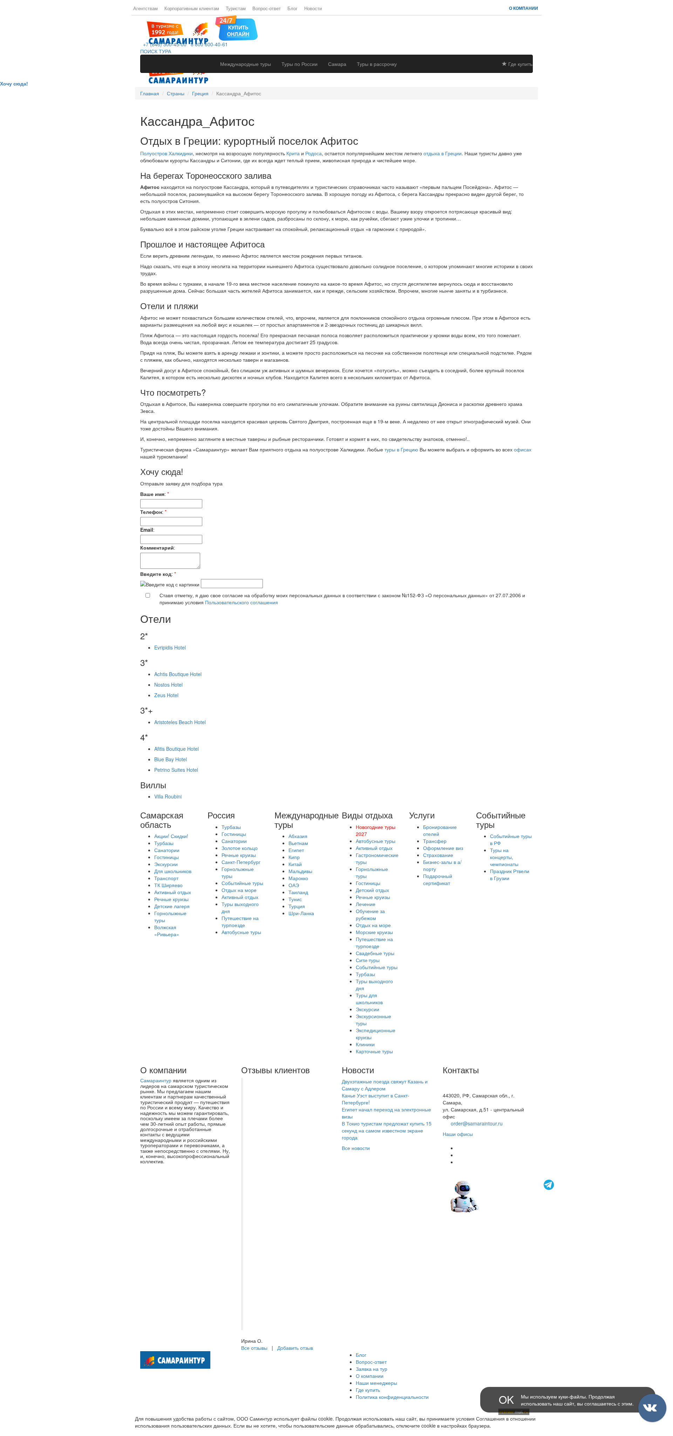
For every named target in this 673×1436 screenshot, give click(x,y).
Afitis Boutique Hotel (176, 748)
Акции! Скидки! (171, 835)
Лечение (365, 903)
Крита (293, 153)
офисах (522, 449)
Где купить (519, 63)
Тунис (295, 899)
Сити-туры (368, 960)
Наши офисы (458, 1133)
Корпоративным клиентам (191, 8)
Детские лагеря (172, 906)
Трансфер (435, 840)
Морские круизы (374, 931)
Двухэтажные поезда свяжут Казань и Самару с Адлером (385, 1085)
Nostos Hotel (168, 684)
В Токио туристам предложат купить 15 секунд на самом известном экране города (386, 1130)
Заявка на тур (371, 1368)
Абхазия (297, 835)
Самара (337, 63)
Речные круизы (171, 899)
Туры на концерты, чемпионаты (504, 856)
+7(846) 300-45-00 (464, 1081)
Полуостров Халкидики (166, 153)
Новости (313, 8)
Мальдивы (300, 870)
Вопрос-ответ (266, 8)
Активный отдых (172, 892)
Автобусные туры (241, 931)
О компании (523, 8)
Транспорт (166, 878)
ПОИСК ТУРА (155, 51)
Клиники (365, 1044)
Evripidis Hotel (170, 647)
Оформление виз (443, 847)
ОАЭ (293, 885)
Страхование (438, 854)
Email (146, 529)
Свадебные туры (375, 953)
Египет (296, 849)
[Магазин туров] (236, 27)
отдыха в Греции (442, 153)
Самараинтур (155, 1080)
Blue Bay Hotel (170, 759)
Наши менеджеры (376, 1382)
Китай (295, 863)
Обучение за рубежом (370, 914)
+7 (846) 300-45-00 (163, 44)
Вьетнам (298, 842)
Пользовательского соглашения (241, 602)
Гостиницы (166, 856)
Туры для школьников (369, 999)
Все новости (356, 1147)
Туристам (236, 8)
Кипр (294, 856)
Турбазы (164, 842)
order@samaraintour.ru (477, 1123)
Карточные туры (374, 1051)
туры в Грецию (402, 449)
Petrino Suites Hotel (176, 769)
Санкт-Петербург (241, 861)
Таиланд (298, 892)
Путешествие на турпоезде (240, 921)
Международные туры (245, 63)
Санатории (166, 849)
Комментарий (157, 547)
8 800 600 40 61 (461, 1088)
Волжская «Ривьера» (166, 931)
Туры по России (299, 63)
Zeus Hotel (166, 695)
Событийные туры (242, 882)
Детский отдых (372, 889)
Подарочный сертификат (437, 879)
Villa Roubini (168, 796)
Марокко (298, 878)
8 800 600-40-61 (208, 44)
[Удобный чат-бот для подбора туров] (503, 1195)
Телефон (151, 511)
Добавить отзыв (295, 1347)
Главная (149, 93)
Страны (175, 93)
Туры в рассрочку (377, 63)
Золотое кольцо (240, 847)
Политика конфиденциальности (392, 1396)
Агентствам (145, 8)
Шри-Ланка (301, 913)
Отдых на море (239, 889)
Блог (292, 8)
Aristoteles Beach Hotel (180, 722)
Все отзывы (254, 1347)
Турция (296, 906)
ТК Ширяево (168, 885)
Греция (200, 93)
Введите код (155, 573)
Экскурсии (166, 863)
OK (506, 1399)
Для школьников (172, 870)
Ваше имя (152, 493)
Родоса (313, 153)
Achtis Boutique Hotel (178, 674)
